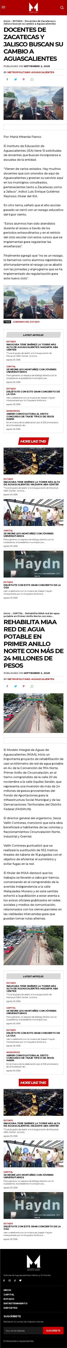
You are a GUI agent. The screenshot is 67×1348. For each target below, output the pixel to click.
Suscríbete (53, 1330)
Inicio (7, 21)
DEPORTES (11, 1307)
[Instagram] (9, 1280)
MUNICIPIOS (13, 411)
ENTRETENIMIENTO (16, 1303)
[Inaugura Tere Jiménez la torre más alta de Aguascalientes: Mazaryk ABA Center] (33, 461)
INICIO (7, 1290)
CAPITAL (11, 366)
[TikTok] (15, 1280)
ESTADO (18, 21)
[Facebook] (7, 79)
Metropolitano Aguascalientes (31, 72)
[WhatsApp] (31, 79)
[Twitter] (15, 79)
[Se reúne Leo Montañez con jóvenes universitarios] (33, 512)
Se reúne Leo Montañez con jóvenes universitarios (31, 370)
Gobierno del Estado (26, 322)
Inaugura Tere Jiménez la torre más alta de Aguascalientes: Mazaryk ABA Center (32, 347)
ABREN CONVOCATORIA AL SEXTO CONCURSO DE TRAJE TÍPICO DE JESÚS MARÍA (30, 416)
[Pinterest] (23, 79)
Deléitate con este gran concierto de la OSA (33, 392)
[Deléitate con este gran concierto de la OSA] (33, 564)
